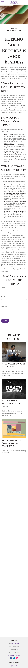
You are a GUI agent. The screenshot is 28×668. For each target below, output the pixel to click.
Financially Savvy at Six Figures (13, 365)
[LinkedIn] (14, 658)
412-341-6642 (15, 643)
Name (3, 287)
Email (3, 297)
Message (4, 306)
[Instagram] (17, 658)
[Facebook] (11, 658)
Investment (14, 667)
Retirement (14, 665)
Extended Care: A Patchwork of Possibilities (11, 443)
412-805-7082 (15, 645)
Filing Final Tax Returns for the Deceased (11, 403)
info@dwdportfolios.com (14, 655)
